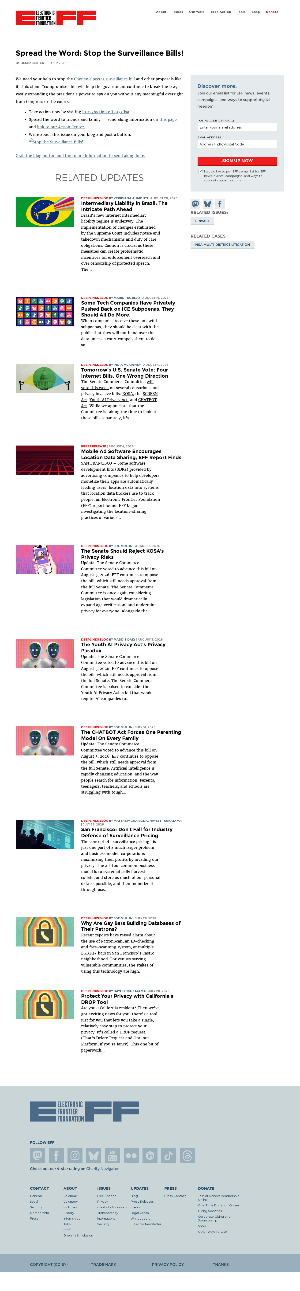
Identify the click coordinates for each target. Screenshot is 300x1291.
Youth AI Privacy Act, (109, 399)
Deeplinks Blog (94, 198)
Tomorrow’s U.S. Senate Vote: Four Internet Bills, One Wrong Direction (124, 373)
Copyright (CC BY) (49, 1264)
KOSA (127, 393)
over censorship (96, 263)
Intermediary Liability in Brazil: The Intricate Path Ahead (124, 206)
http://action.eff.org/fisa (105, 112)
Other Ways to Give (212, 1231)
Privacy (202, 221)
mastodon (37, 1155)
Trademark (103, 1264)
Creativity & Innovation (113, 1207)
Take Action (221, 12)
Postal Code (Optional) (216, 120)
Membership (39, 1212)
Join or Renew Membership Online (219, 1197)
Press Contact (175, 1195)
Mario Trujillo (127, 298)
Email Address (209, 137)
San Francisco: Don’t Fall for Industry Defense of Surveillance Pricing (126, 832)
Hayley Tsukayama (166, 820)
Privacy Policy (168, 1264)
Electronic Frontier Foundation (56, 21)
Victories (70, 1207)
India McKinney (127, 365)
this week (99, 387)
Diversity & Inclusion (78, 1235)
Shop (256, 12)
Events (136, 1207)
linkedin (150, 1155)
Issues (177, 12)
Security (36, 1207)
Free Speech (106, 1195)
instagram (75, 1155)
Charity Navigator (102, 1168)
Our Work (197, 12)
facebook (56, 1155)
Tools (241, 12)
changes (125, 227)
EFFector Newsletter (146, 1224)
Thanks (221, 1264)
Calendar (70, 1195)
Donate (272, 12)
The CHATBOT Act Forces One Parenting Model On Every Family (131, 735)
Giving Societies (210, 1211)
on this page (165, 119)
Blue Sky (93, 1155)
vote (85, 387)
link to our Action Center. (61, 127)
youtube (112, 1155)
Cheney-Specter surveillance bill (104, 79)
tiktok (168, 1155)
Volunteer (71, 1201)
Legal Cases (140, 1212)
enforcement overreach (130, 257)
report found (104, 505)
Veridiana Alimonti (131, 198)
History (69, 1212)
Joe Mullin (123, 546)
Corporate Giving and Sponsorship (214, 1218)
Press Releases (142, 1201)
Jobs (67, 1224)
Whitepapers (140, 1218)
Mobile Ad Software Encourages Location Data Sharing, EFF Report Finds (131, 454)
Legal (34, 1201)
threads (187, 1155)
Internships (72, 1218)
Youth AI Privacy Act (100, 692)
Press (34, 1218)
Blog (134, 1195)
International (106, 1218)
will (150, 381)
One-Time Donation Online (218, 1205)
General (36, 1195)
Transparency (107, 1212)
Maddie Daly (124, 639)
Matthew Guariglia (131, 820)
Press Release (93, 446)
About (161, 12)
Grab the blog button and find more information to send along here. (80, 155)
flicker (131, 1155)
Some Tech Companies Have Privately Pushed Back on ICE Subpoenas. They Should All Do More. (128, 309)
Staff (67, 1229)
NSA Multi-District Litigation (222, 244)
